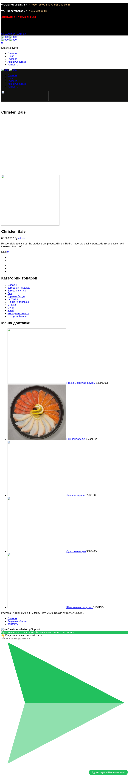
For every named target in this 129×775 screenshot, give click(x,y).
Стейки (12, 304)
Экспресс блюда (17, 316)
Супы (11, 307)
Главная (12, 53)
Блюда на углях (17, 290)
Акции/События (17, 61)
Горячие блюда (16, 296)
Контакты (13, 64)
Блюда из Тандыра (19, 287)
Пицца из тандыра (18, 302)
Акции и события (17, 621)
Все (10, 293)
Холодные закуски (18, 313)
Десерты (13, 299)
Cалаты (12, 285)
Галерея (12, 59)
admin (21, 238)
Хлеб (11, 310)
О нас (11, 56)
